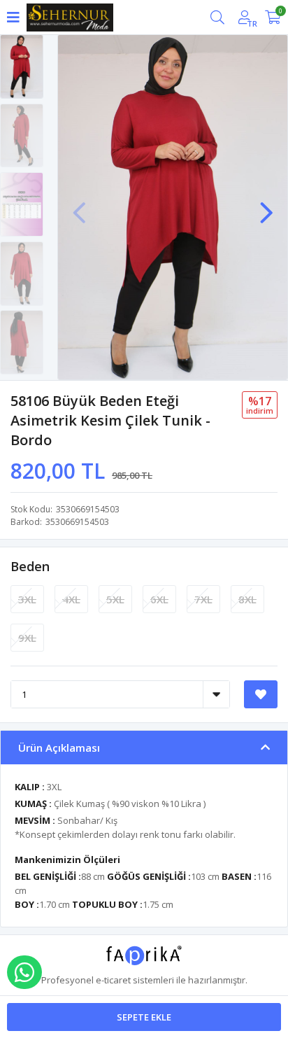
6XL (159, 599)
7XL (203, 599)
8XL (247, 599)
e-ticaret (113, 980)
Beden (30, 566)
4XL (71, 599)
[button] (266, 206)
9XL (27, 638)
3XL (27, 599)
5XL (115, 599)
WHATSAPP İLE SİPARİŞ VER (24, 972)
